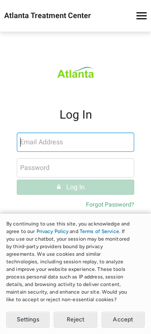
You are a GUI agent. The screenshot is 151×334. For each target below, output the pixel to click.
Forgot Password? (110, 204)
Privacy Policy (52, 231)
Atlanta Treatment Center (47, 16)
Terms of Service (99, 231)
